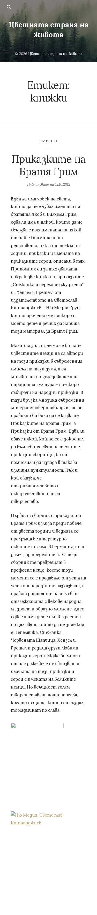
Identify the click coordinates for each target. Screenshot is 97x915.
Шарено (48, 141)
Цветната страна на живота (48, 29)
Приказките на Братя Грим (48, 165)
